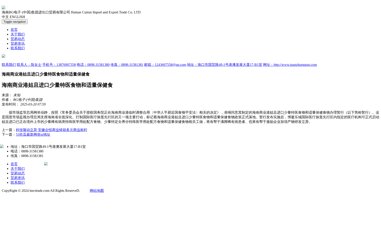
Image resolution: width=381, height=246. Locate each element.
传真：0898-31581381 (126, 65)
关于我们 (18, 34)
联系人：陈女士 (29, 65)
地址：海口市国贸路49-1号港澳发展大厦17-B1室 (224, 65)
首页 (14, 29)
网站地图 (97, 190)
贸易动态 (18, 39)
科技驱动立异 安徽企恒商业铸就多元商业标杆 (51, 130)
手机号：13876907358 (59, 65)
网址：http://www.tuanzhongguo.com (290, 65)
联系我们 (18, 48)
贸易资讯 (18, 43)
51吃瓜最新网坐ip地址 (33, 134)
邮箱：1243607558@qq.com (165, 65)
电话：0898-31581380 (93, 65)
